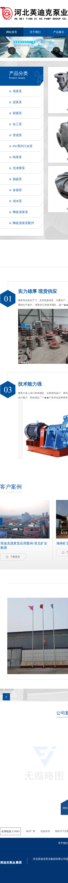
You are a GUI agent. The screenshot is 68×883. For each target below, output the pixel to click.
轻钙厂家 (30, 831)
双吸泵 (17, 113)
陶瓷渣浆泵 (20, 212)
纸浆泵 (17, 157)
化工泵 (17, 124)
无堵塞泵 (19, 168)
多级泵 (17, 190)
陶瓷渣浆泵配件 (23, 223)
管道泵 (17, 135)
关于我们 (35, 32)
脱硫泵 (17, 179)
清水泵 (17, 201)
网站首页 (11, 32)
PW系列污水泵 (23, 146)
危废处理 (45, 831)
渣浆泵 (17, 91)
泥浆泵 (17, 102)
